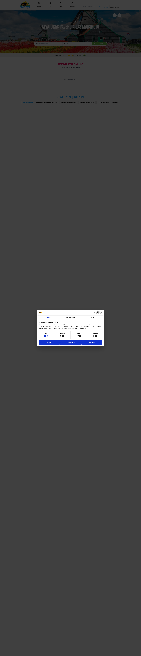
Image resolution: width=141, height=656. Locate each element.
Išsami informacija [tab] (70, 317)
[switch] (62, 336)
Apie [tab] (92, 317)
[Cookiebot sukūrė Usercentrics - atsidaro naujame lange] (95, 312)
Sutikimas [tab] (48, 317)
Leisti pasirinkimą (70, 342)
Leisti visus (92, 342)
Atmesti (49, 342)
